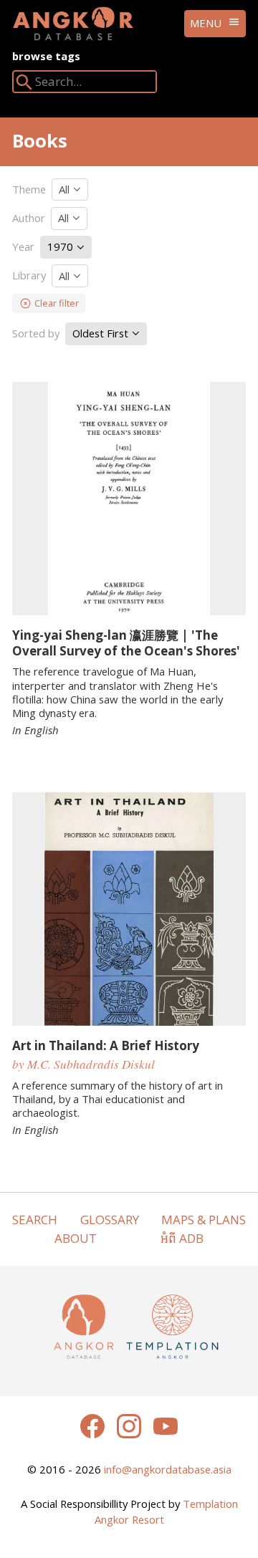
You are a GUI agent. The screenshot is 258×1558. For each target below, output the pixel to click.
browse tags (46, 56)
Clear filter (56, 303)
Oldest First (101, 333)
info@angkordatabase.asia (167, 1469)
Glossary (109, 1219)
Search (34, 1219)
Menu (205, 23)
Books (39, 140)
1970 (61, 246)
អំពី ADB (182, 1238)
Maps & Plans (203, 1219)
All (65, 189)
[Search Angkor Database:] (24, 85)
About (75, 1238)
